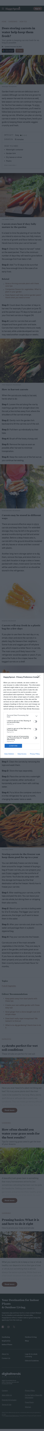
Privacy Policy (35, 754)
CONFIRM (13, 746)
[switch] (35, 721)
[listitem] (22, 716)
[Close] (39, 677)
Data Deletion (9, 754)
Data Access (22, 754)
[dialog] (22, 715)
